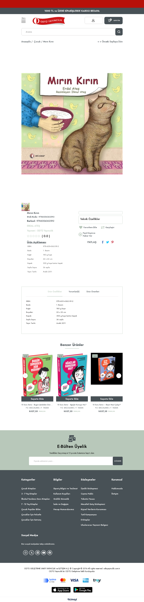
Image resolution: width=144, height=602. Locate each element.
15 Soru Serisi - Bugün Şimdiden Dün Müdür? (37, 405)
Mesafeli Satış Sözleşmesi (93, 504)
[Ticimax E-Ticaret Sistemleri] (72, 599)
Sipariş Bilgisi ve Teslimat (65, 488)
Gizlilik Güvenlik (61, 499)
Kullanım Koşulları (61, 493)
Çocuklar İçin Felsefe (31, 514)
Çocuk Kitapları (28, 488)
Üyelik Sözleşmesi (89, 488)
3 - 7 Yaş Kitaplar (29, 493)
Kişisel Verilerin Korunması (93, 509)
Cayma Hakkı (87, 493)
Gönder (117, 461)
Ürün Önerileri (92, 291)
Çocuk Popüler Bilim (30, 509)
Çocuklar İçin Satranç (31, 519)
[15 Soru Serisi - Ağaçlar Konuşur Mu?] (72, 377)
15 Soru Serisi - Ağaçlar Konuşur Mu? (71, 405)
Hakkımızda (117, 488)
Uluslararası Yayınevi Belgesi (94, 525)
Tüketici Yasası (88, 499)
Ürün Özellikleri (55, 291)
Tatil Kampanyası (89, 514)
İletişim (115, 493)
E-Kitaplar (85, 519)
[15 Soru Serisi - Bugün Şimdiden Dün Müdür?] (37, 377)
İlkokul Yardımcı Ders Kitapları (35, 499)
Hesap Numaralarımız (63, 509)
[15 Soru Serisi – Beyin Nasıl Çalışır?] (107, 377)
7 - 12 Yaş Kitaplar (29, 504)
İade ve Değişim (60, 504)
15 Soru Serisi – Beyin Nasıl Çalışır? (107, 405)
